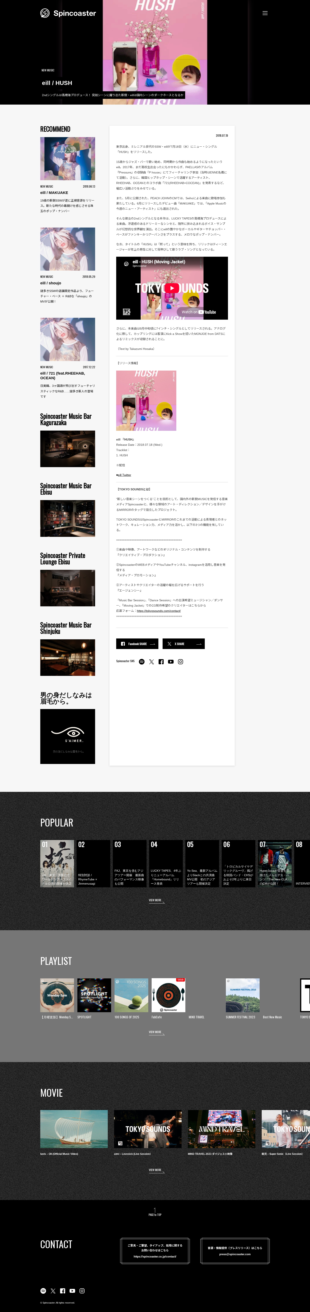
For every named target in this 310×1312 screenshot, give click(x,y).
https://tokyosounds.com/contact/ (159, 610)
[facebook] (161, 664)
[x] (151, 664)
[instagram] (180, 664)
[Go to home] (68, 12)
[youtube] (170, 664)
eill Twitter (124, 475)
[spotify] (141, 664)
